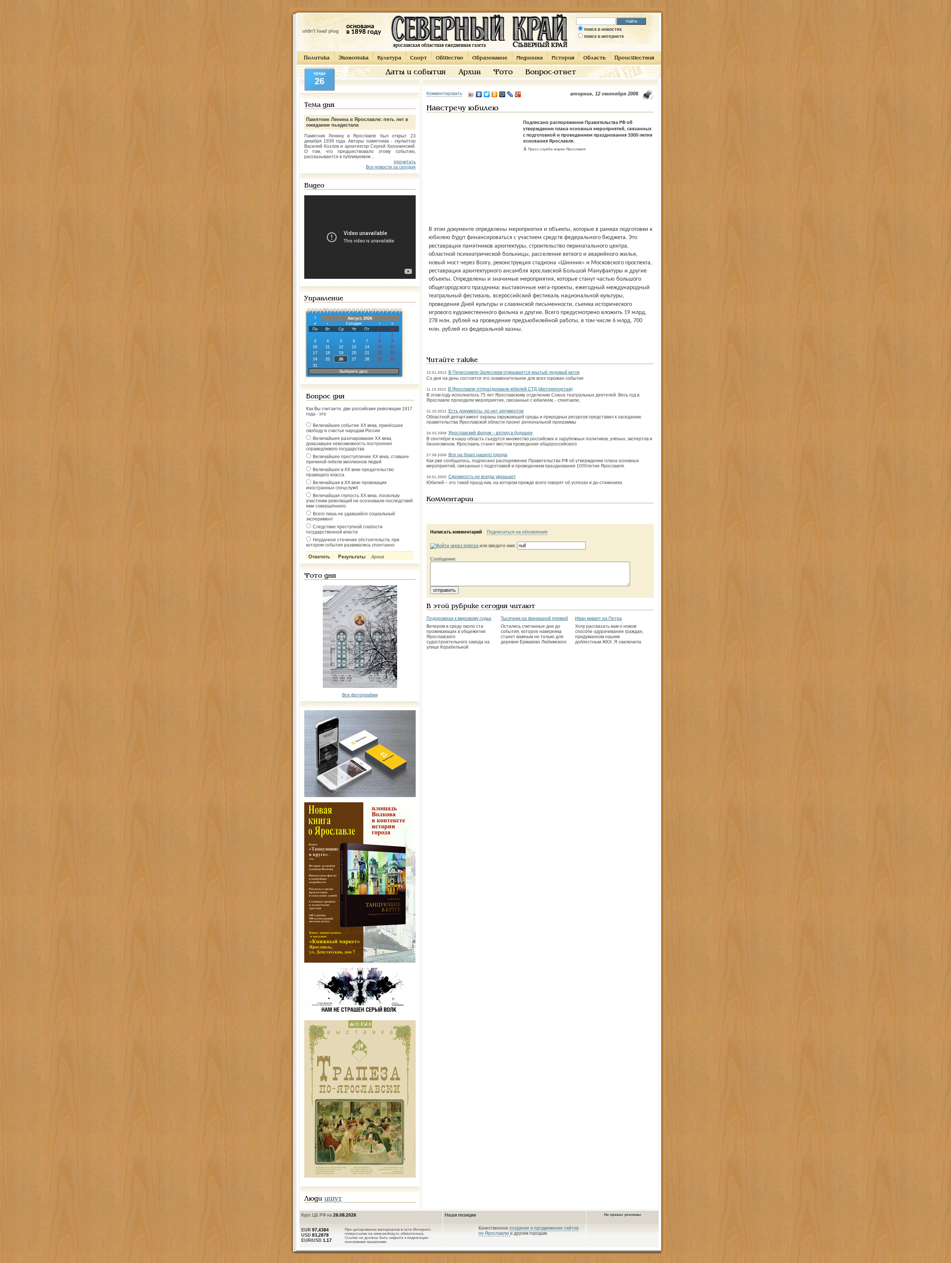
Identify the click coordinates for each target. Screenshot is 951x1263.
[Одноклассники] (495, 94)
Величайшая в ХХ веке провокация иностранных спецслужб (346, 485)
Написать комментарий (456, 532)
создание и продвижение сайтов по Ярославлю (528, 1231)
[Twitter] (487, 94)
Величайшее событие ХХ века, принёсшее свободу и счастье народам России (354, 428)
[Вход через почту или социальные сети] (454, 545)
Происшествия (634, 58)
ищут (333, 1199)
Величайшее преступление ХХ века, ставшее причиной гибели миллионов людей (357, 459)
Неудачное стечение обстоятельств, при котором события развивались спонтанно (352, 542)
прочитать (405, 161)
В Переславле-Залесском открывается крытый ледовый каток (514, 372)
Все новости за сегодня (391, 167)
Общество (449, 58)
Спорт (418, 58)
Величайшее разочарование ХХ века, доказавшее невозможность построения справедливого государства (349, 443)
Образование (489, 58)
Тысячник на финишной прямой (534, 618)
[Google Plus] (518, 94)
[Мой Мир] (502, 94)
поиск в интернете (604, 36)
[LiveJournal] (510, 94)
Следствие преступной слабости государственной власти (344, 529)
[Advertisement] (472, 166)
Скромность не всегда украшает (482, 476)
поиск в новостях (603, 29)
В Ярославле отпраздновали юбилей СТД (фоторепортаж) (510, 389)
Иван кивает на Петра (598, 618)
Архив (469, 72)
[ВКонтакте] (479, 94)
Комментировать (444, 93)
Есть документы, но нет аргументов (485, 411)
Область (594, 58)
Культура (389, 58)
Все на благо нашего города (477, 454)
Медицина (529, 58)
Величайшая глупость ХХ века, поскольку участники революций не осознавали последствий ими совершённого (359, 501)
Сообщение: (443, 559)
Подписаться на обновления (517, 532)
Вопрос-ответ (550, 72)
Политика (317, 58)
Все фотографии (360, 695)
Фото (503, 72)
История (563, 58)
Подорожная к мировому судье (458, 618)
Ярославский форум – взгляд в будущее (490, 432)
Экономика (353, 58)
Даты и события (416, 72)
